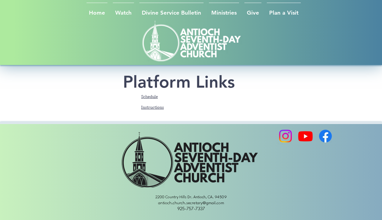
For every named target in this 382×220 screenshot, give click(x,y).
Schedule (149, 97)
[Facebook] (325, 136)
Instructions (152, 107)
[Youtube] (305, 136)
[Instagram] (285, 136)
